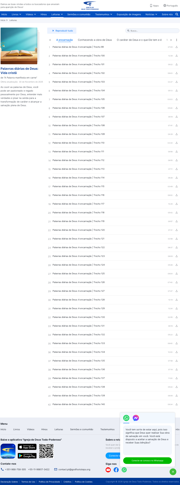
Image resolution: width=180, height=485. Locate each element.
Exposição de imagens (129, 14)
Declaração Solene (9, 482)
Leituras (55, 14)
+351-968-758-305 (15, 469)
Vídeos (29, 14)
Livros (15, 14)
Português (172, 5)
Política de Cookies (83, 482)
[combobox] (154, 30)
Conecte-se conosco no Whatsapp (147, 460)
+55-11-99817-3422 (39, 469)
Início (4, 14)
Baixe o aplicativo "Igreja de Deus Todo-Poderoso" (31, 439)
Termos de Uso (28, 482)
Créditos (67, 482)
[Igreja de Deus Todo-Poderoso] (90, 5)
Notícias (150, 14)
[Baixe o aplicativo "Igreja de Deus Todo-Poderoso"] (8, 450)
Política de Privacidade (49, 482)
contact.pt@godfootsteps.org (74, 469)
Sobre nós (167, 14)
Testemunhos (102, 14)
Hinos (44, 14)
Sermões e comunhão (78, 14)
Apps (156, 5)
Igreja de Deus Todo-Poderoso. (137, 481)
